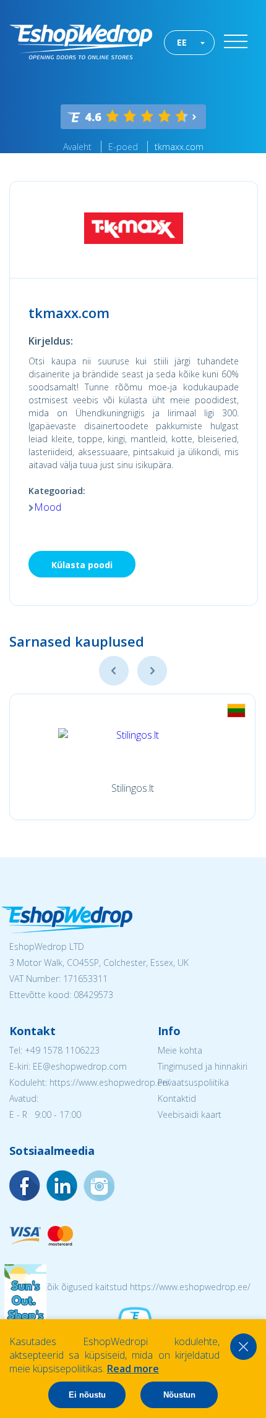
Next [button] (152, 671)
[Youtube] (99, 1185)
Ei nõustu (87, 1394)
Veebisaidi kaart (189, 1114)
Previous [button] (114, 671)
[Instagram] (61, 1185)
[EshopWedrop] (80, 42)
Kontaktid (177, 1098)
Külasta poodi (82, 565)
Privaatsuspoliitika (193, 1082)
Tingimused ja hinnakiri (202, 1066)
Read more (133, 1368)
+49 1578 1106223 (62, 1050)
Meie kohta (180, 1050)
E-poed (123, 147)
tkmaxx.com (179, 147)
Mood (47, 507)
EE (182, 42)
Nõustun (179, 1394)
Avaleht (77, 147)
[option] (132, 757)
